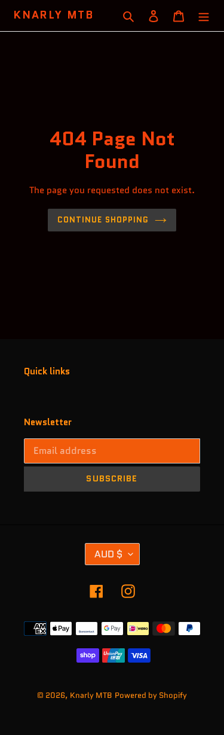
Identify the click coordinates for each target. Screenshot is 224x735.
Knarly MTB (53, 15)
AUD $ (108, 554)
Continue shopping (103, 219)
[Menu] (203, 15)
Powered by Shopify (151, 695)
